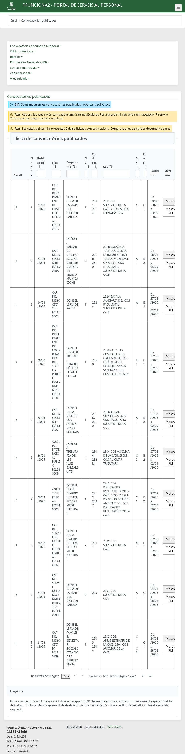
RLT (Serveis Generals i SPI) (28, 62)
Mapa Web (74, 727)
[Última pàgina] (150, 675)
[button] (16, 207)
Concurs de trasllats (23, 68)
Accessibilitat (95, 727)
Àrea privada (18, 78)
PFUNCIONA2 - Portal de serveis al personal (72, 5)
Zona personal (20, 73)
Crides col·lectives (22, 51)
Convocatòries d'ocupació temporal (34, 46)
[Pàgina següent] (143, 675)
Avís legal (114, 727)
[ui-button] (178, 7)
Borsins (15, 57)
